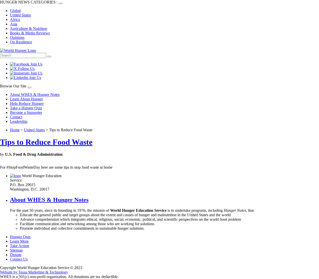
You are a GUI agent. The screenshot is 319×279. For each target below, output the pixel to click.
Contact (16, 117)
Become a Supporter (26, 112)
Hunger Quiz (20, 237)
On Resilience (21, 42)
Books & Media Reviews (30, 33)
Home (15, 130)
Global (15, 10)
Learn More (19, 241)
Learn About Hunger (26, 99)
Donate (15, 255)
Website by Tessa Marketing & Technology (34, 272)
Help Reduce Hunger (27, 103)
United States (20, 15)
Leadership (18, 121)
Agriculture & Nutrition (28, 28)
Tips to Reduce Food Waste (46, 142)
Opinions (17, 37)
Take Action (19, 246)
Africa (15, 19)
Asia (13, 24)
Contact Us (19, 259)
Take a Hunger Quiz (26, 108)
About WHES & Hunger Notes (35, 94)
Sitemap (16, 250)
